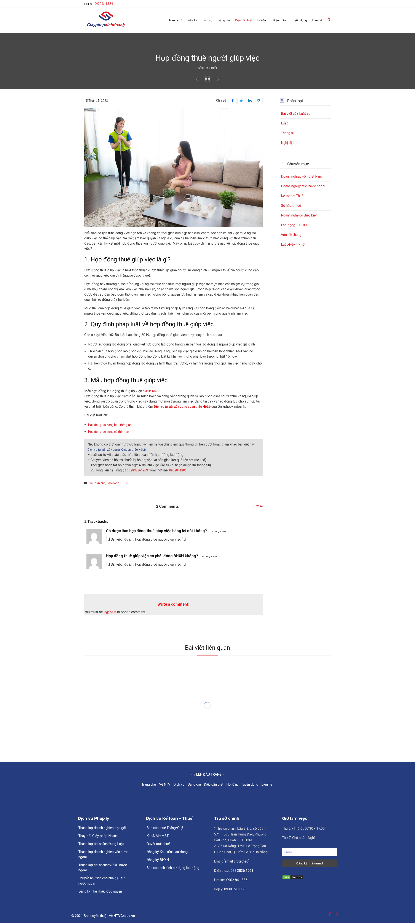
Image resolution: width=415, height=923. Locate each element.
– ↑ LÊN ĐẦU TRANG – (207, 774)
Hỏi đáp (232, 784)
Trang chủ (149, 784)
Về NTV (164, 784)
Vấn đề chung (291, 235)
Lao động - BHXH (118, 483)
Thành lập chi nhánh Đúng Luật (101, 844)
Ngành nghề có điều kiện (299, 215)
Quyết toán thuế (158, 844)
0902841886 (178, 470)
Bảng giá (194, 784)
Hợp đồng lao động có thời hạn (108, 431)
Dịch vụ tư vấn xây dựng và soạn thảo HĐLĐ (117, 449)
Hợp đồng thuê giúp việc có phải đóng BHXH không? (152, 556)
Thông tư (287, 133)
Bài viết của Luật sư (296, 113)
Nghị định (288, 143)
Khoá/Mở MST (158, 836)
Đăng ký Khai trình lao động (167, 852)
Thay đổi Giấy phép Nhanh (98, 836)
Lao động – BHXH (294, 225)
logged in (110, 612)
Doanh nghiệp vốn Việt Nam (301, 176)
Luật (284, 123)
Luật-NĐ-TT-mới (293, 244)
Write (259, 506)
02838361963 (138, 470)
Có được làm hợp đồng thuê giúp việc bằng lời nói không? (156, 530)
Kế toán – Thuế (292, 196)
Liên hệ (266, 784)
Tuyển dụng (249, 784)
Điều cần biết (96, 483)
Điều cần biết (213, 784)
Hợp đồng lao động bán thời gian (110, 424)
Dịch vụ (179, 784)
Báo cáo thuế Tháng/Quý (165, 828)
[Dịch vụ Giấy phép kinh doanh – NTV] (106, 20)
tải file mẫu (150, 391)
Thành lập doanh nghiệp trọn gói (102, 828)
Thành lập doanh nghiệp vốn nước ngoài (103, 854)
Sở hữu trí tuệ (291, 206)
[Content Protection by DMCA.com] (309, 877)
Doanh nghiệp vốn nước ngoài (303, 186)
